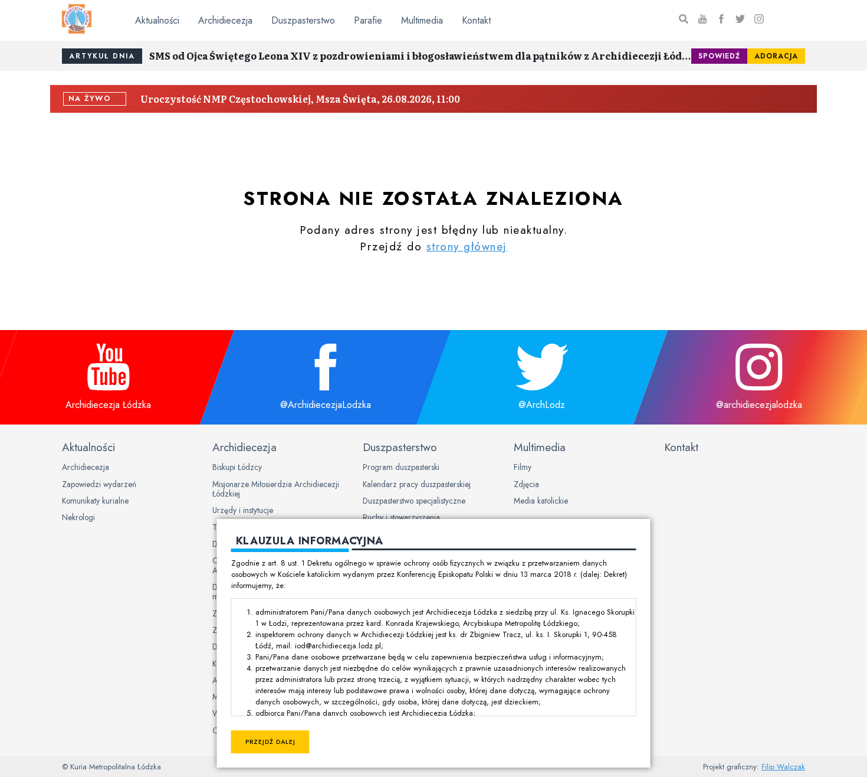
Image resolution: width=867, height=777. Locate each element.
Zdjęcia (526, 484)
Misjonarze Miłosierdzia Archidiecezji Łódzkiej (275, 489)
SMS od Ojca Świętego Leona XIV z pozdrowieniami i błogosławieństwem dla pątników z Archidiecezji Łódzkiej (420, 55)
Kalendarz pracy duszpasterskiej (417, 484)
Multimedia (422, 20)
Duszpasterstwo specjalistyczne (414, 501)
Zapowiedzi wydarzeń (99, 484)
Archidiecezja (225, 20)
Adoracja (776, 56)
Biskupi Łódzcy (237, 467)
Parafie (368, 20)
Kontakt (476, 20)
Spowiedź (719, 56)
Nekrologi (78, 517)
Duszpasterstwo (303, 20)
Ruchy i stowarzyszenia (401, 517)
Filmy (522, 467)
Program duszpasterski (401, 467)
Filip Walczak (783, 766)
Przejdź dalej (270, 741)
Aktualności (157, 20)
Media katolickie (541, 501)
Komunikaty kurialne (95, 501)
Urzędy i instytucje (242, 510)
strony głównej (466, 246)
